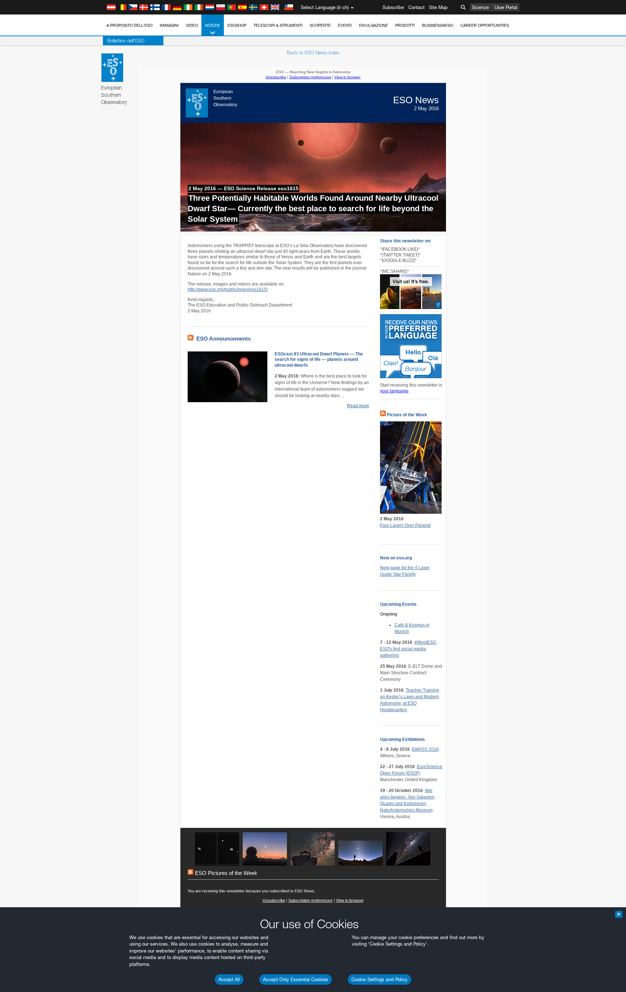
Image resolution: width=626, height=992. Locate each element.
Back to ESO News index (313, 52)
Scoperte (320, 25)
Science (480, 7)
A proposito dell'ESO (130, 25)
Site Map (438, 7)
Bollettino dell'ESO (126, 40)
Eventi (345, 25)
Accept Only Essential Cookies (295, 979)
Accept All (229, 979)
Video (192, 25)
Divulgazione (373, 25)
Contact (416, 7)
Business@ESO (437, 25)
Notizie (212, 25)
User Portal (505, 7)
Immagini (169, 25)
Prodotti (405, 25)
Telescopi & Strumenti (278, 25)
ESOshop (237, 25)
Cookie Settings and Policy (379, 979)
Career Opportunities (484, 25)
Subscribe (393, 7)
